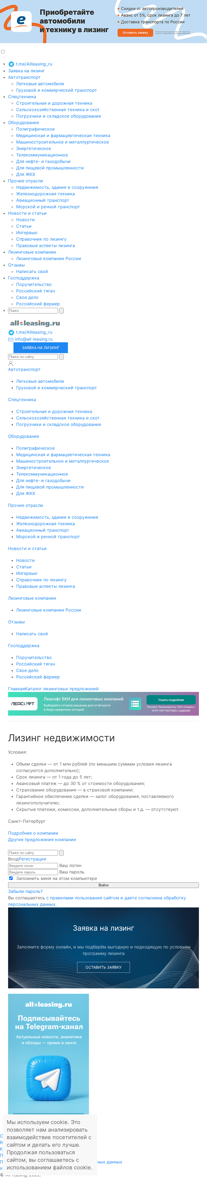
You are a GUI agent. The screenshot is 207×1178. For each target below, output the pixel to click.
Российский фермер (38, 303)
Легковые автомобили (40, 83)
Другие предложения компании (42, 839)
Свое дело (27, 297)
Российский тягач (35, 290)
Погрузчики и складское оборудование (58, 116)
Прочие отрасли (25, 180)
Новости (25, 219)
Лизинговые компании (32, 252)
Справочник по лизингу (41, 239)
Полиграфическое (35, 129)
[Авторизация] (10, 363)
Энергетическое (33, 148)
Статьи (24, 226)
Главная (16, 688)
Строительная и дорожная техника (54, 103)
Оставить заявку (103, 967)
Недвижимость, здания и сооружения (57, 187)
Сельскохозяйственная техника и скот (58, 109)
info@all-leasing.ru (33, 339)
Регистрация (32, 859)
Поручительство (34, 284)
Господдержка (23, 278)
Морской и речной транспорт (48, 206)
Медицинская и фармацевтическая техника (63, 135)
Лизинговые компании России (48, 258)
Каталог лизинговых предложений (62, 688)
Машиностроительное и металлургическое (62, 142)
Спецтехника (22, 96)
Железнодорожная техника (45, 193)
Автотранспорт (24, 77)
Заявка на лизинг (26, 70)
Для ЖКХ (25, 174)
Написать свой (32, 271)
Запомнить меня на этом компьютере (56, 878)
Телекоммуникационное (42, 155)
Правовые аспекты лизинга (45, 245)
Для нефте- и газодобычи (43, 161)
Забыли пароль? (25, 891)
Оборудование (23, 122)
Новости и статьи (27, 213)
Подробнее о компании (34, 833)
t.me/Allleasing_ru (33, 64)
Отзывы (16, 265)
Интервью (26, 232)
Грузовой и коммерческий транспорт (56, 90)
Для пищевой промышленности (50, 167)
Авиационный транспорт (42, 200)
